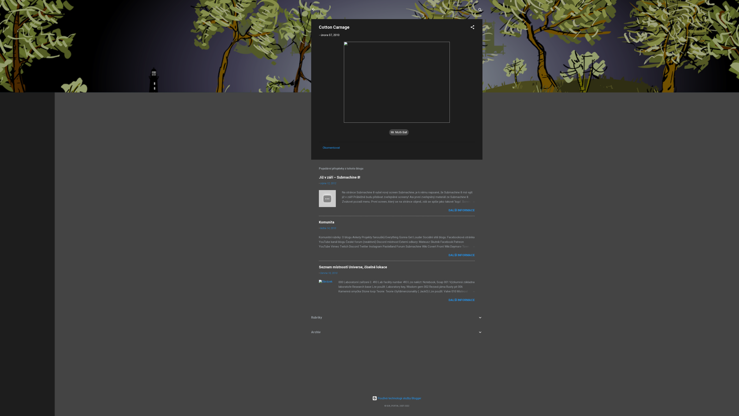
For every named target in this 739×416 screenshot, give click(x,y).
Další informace (462, 210)
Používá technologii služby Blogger (399, 398)
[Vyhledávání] (480, 10)
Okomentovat (331, 147)
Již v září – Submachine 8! (339, 177)
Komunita (326, 222)
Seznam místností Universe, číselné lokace (353, 267)
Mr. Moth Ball (399, 132)
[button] (472, 28)
